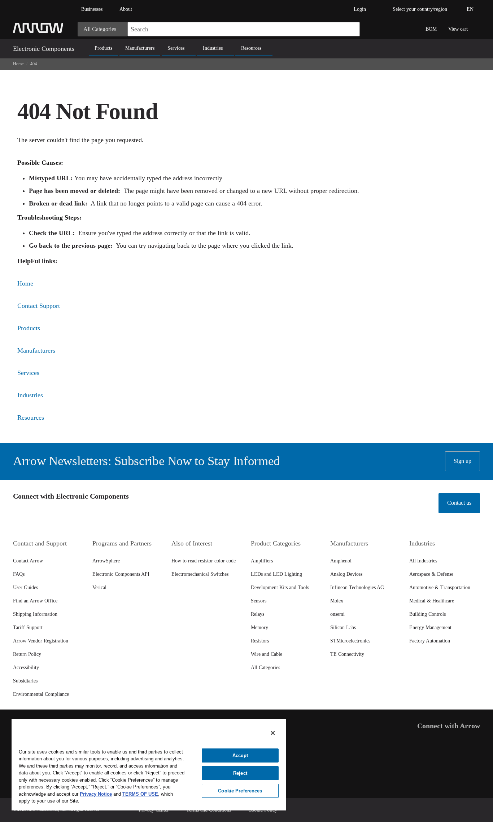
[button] (350, 29)
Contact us (459, 503)
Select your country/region (420, 9)
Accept (240, 755)
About (125, 9)
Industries (213, 48)
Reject (240, 773)
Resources (251, 48)
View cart (458, 29)
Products (103, 48)
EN (470, 9)
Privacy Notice (96, 794)
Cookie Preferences (240, 791)
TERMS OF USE (140, 794)
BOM (431, 29)
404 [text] (33, 63)
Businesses (91, 9)
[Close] (273, 733)
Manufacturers (139, 48)
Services (175, 48)
